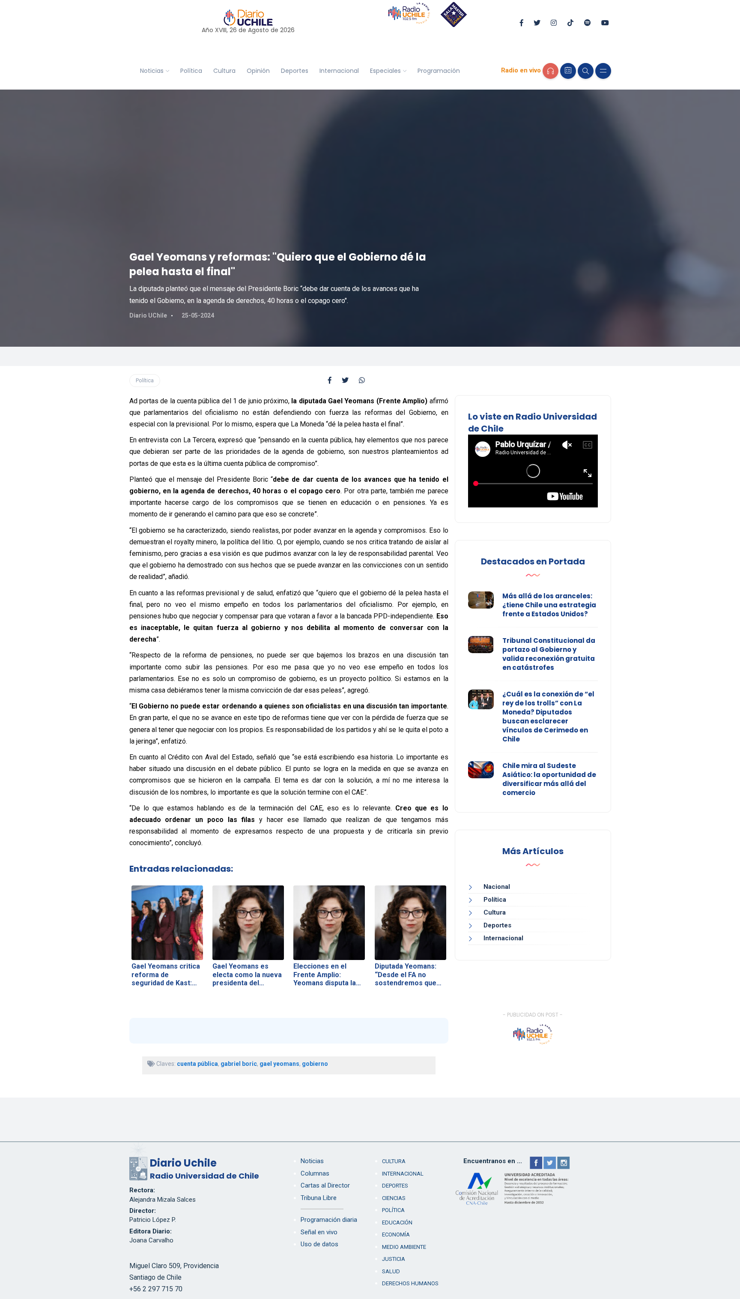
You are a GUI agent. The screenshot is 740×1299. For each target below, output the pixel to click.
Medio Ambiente (404, 1247)
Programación (439, 70)
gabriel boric (239, 1063)
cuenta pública (197, 1063)
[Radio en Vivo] (550, 71)
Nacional (496, 887)
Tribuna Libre (319, 1198)
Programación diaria (329, 1220)
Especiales (385, 70)
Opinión (258, 70)
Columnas (315, 1173)
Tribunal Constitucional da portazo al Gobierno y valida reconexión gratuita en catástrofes (548, 654)
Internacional (339, 70)
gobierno (315, 1063)
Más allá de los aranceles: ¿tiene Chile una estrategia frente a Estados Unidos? (549, 604)
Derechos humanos (410, 1283)
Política (191, 70)
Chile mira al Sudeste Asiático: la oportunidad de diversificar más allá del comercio (549, 779)
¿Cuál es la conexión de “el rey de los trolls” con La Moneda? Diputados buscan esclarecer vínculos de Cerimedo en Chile (548, 717)
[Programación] (568, 71)
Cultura (224, 70)
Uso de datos (319, 1244)
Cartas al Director (325, 1185)
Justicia (393, 1259)
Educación (397, 1222)
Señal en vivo (319, 1232)
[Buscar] (586, 71)
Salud (391, 1271)
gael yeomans (279, 1063)
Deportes (294, 70)
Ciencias (394, 1198)
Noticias (152, 70)
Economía (396, 1234)
